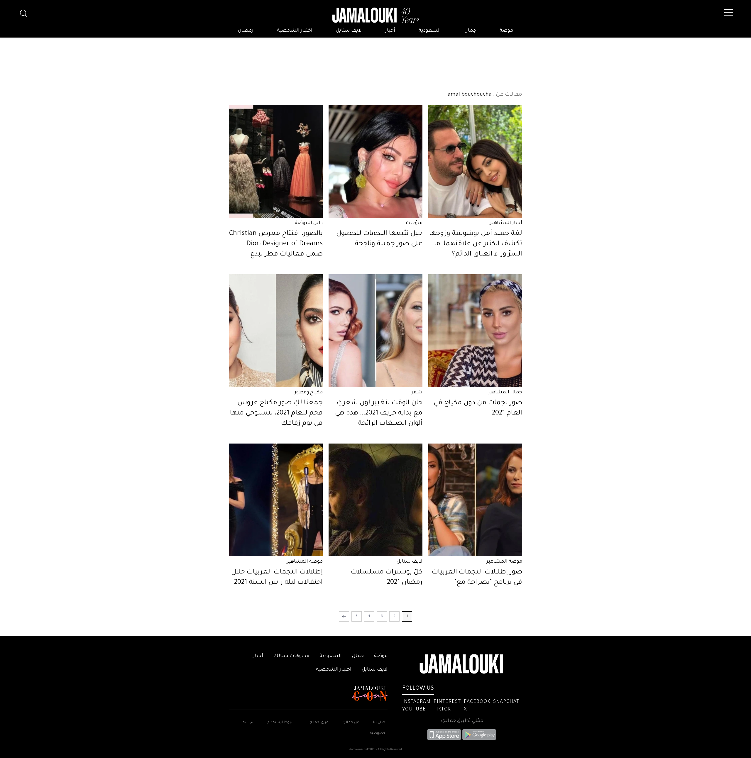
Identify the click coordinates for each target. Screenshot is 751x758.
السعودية (430, 30)
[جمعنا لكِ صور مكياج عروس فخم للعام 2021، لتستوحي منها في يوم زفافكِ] (276, 330)
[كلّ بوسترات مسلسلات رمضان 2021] (375, 500)
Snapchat (506, 702)
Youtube (414, 709)
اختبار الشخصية (294, 30)
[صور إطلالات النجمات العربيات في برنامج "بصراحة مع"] (475, 500)
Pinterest (447, 702)
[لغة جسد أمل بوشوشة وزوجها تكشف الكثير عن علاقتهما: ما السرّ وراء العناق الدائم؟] (475, 161)
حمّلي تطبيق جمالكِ (462, 721)
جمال (470, 30)
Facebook (477, 702)
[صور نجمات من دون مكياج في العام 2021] (475, 330)
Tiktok (442, 709)
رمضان (245, 30)
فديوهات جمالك (291, 656)
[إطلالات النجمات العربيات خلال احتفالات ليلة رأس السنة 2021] (276, 500)
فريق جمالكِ (318, 723)
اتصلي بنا (380, 723)
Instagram (416, 702)
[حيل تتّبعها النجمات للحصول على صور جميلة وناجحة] (375, 161)
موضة (506, 30)
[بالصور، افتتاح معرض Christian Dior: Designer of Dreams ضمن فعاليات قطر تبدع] (276, 161)
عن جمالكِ (350, 723)
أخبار (390, 30)
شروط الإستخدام (281, 723)
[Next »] (344, 616)
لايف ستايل (349, 30)
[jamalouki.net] (375, 15)
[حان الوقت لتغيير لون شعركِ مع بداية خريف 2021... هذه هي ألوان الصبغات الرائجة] (375, 330)
